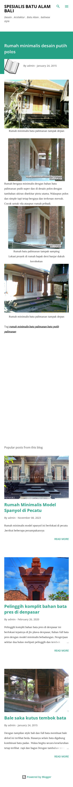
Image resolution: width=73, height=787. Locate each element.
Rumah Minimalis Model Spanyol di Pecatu (30, 507)
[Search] (58, 6)
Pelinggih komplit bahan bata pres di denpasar (35, 609)
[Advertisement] (36, 397)
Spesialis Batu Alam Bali (27, 8)
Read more (61, 539)
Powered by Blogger (38, 777)
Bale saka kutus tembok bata (35, 718)
